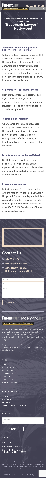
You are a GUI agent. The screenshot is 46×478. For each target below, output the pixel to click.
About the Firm (7, 371)
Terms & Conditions (9, 383)
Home (4, 365)
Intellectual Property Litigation (14, 405)
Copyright (6, 402)
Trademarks (6, 399)
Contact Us (6, 377)
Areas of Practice (8, 368)
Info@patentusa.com (16, 263)
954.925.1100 (35, 6)
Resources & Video (9, 374)
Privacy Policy (7, 380)
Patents (5, 396)
